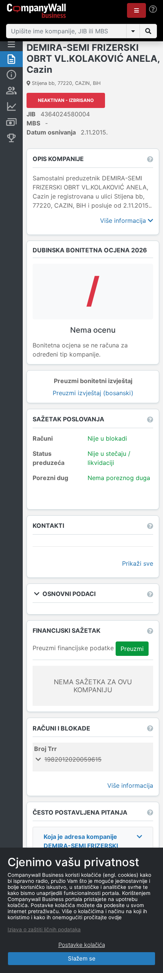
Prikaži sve (137, 563)
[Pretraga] (148, 31)
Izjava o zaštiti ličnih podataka (44, 929)
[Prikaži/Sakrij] (133, 31)
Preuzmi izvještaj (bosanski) (93, 393)
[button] (136, 10)
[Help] (153, 9)
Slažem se (82, 958)
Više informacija (124, 220)
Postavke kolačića (81, 944)
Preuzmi (132, 648)
